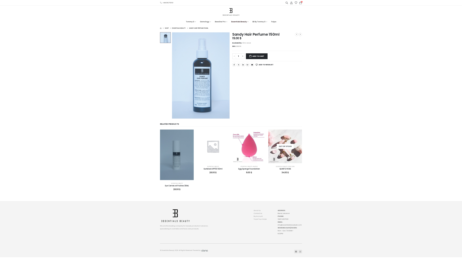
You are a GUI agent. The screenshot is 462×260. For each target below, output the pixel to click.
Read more (287, 161)
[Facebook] (296, 251)
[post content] (177, 155)
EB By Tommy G (259, 21)
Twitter (239, 65)
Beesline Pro (220, 21)
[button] (286, 2)
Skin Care (291, 166)
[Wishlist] (296, 3)
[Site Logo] (231, 12)
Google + (248, 65)
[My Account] (291, 2)
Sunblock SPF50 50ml (213, 169)
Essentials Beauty (239, 21)
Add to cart (258, 56)
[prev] (296, 34)
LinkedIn (243, 65)
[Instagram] (300, 251)
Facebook (234, 65)
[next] (300, 34)
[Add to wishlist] (190, 133)
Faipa (273, 21)
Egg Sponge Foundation (249, 169)
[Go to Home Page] (160, 28)
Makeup (255, 166)
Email (252, 65)
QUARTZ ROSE (285, 169)
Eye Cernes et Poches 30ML (177, 185)
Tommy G (190, 21)
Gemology (204, 21)
